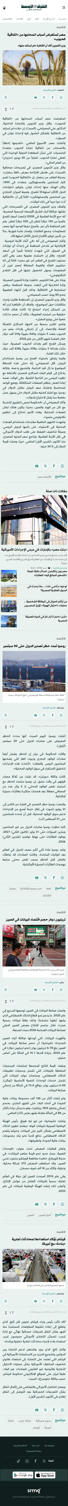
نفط (48, 886)
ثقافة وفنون (7, 16)
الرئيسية (62, 16)
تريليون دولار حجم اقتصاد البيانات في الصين (35, 917)
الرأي (29, 16)
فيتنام (36, 1425)
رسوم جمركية (43, 1418)
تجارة (11, 1418)
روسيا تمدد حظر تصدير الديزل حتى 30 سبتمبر (34, 643)
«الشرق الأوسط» (50, 87)
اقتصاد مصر (44, 474)
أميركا (47, 1425)
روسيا (12, 886)
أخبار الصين (45, 1212)
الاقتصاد (19, 16)
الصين (30, 1212)
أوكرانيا (47, 893)
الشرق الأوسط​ (49, 16)
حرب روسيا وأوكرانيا (31, 886)
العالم (37, 16)
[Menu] (65, 6)
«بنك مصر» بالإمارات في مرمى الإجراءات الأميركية (34, 547)
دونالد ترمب (24, 1418)
